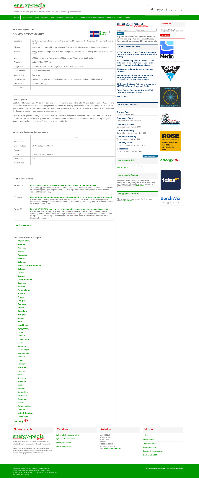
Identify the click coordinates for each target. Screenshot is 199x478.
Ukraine (21, 409)
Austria (21, 251)
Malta (20, 343)
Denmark (22, 283)
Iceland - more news (22, 225)
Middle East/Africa (149, 447)
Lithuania (22, 336)
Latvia (20, 332)
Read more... (140, 186)
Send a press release (63, 443)
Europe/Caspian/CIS (150, 443)
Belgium (21, 262)
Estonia (21, 286)
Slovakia (22, 378)
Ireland (21, 318)
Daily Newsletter (162, 11)
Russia (21, 371)
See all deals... (123, 96)
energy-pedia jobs (114, 17)
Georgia (21, 300)
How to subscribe (150, 156)
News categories (41, 17)
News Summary (148, 439)
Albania (21, 244)
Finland (21, 293)
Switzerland (23, 392)
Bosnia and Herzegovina (29, 265)
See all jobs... (123, 168)
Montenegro (23, 350)
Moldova (22, 346)
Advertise (174, 11)
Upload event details (63, 446)
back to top (19, 421)
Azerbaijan (22, 255)
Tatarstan (22, 399)
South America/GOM (150, 455)
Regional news (57, 17)
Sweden (21, 388)
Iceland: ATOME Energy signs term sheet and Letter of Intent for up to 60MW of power (70, 209)
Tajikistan (22, 395)
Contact (183, 11)
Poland (21, 360)
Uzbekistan (23, 416)
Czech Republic (25, 279)
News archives (72, 17)
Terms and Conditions (153, 468)
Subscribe (165, 35)
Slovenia (22, 381)
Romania (22, 367)
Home (16, 17)
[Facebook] (146, 459)
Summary (104, 32)
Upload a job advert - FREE (65, 439)
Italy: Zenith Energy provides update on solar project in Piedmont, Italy (63, 185)
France (21, 297)
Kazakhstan (23, 325)
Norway (21, 357)
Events (127, 17)
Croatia (21, 272)
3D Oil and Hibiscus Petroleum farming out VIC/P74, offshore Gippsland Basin (136, 85)
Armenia (21, 248)
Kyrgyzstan (23, 329)
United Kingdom (25, 413)
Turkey (21, 402)
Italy (20, 322)
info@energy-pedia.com (112, 448)
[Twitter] (144, 459)
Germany (22, 304)
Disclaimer (179, 468)
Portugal (22, 364)
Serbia (21, 374)
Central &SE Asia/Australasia (153, 451)
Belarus (21, 258)
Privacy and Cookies (168, 468)
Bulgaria (21, 269)
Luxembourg (24, 339)
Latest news (27, 17)
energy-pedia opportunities (92, 17)
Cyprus (21, 276)
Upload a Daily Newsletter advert (67, 435)
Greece (21, 307)
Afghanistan (23, 241)
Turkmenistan (24, 406)
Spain (20, 385)
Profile (103, 34)
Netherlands (23, 353)
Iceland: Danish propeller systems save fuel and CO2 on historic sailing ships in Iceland (71, 197)
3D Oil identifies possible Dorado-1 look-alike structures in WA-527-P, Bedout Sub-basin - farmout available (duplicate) (136, 63)
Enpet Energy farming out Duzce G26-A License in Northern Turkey (135, 91)
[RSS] (144, 435)
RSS (146, 435)
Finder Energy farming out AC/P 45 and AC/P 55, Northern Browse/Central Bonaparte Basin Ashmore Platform (135, 77)
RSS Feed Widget (137, 166)
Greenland (22, 311)
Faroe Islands (24, 290)
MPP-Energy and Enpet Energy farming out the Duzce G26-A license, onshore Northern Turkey (137, 54)
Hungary (22, 314)
